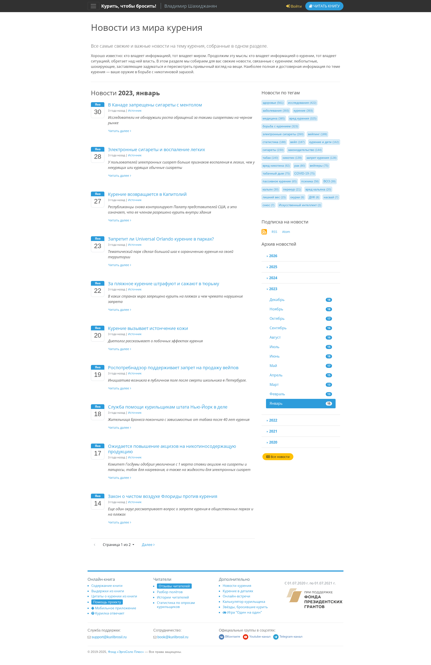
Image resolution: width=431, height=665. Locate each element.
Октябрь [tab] (300, 318)
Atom (286, 232)
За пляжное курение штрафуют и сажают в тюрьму (163, 284)
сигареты (273, 150)
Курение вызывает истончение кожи (148, 328)
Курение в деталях (238, 591)
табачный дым (276, 173)
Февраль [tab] (300, 393)
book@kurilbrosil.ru (172, 637)
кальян (271, 189)
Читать (326, 6)
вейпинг (317, 134)
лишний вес (274, 197)
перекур (292, 189)
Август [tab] (300, 337)
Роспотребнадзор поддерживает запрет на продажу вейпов (173, 368)
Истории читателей (173, 597)
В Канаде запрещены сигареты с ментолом (155, 105)
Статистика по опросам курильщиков (176, 604)
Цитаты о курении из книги (114, 596)
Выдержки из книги (107, 591)
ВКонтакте (232, 636)
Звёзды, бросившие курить (245, 607)
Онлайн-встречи (236, 596)
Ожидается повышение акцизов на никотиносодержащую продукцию (172, 449)
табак (270, 158)
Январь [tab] (300, 403)
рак (299, 166)
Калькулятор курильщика (244, 601)
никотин (292, 158)
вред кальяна (318, 189)
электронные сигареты (283, 134)
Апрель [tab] (300, 375)
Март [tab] (300, 384)
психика (310, 181)
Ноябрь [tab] (300, 309)
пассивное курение (280, 181)
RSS (274, 232)
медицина (274, 118)
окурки (297, 197)
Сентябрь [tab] (300, 327)
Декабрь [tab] (300, 299)
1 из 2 (117, 544)
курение (303, 110)
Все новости (280, 457)
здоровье (273, 102)
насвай (331, 197)
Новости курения (237, 585)
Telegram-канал (290, 636)
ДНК (314, 197)
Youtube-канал (259, 636)
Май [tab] (300, 365)
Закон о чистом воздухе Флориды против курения (162, 496)
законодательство (305, 150)
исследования (302, 102)
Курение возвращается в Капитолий (147, 194)
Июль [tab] (300, 346)
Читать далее (119, 131)
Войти (296, 6)
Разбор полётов (170, 592)
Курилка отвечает (109, 613)
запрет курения (321, 158)
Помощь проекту (107, 602)
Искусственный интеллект (300, 205)
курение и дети (324, 142)
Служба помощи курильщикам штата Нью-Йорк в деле (167, 407)
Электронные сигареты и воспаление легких (156, 149)
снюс (268, 205)
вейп (297, 142)
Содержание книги (107, 585)
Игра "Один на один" (244, 612)
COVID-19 (304, 173)
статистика (274, 142)
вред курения (303, 118)
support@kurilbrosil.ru (109, 637)
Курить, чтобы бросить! (128, 6)
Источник (135, 110)
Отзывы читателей (174, 586)
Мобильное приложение (115, 608)
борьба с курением (280, 126)
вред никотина (276, 166)
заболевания (276, 110)
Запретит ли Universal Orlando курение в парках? (161, 239)
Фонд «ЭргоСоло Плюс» (126, 652)
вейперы (319, 166)
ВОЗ (329, 181)
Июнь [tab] (300, 356)
